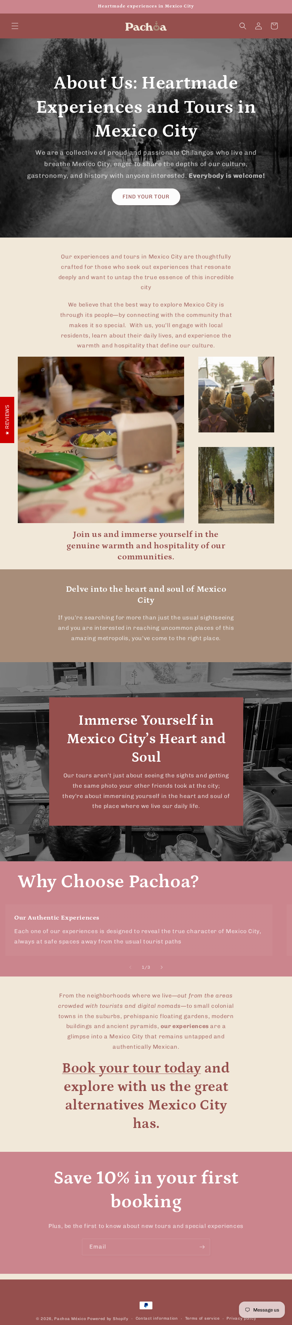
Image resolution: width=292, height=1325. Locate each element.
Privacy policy (241, 1318)
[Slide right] (162, 967)
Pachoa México (70, 1318)
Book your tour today (131, 1068)
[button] (15, 26)
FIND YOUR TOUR (146, 196)
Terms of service (202, 1318)
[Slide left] (130, 967)
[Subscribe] (202, 1247)
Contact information (157, 1318)
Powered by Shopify (108, 1318)
